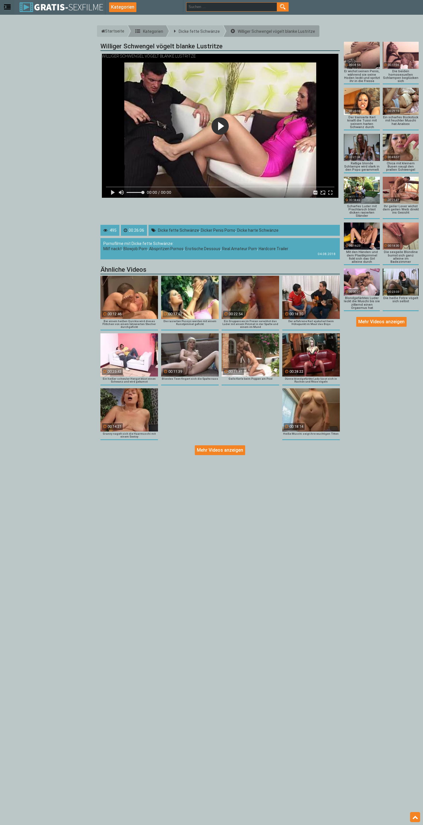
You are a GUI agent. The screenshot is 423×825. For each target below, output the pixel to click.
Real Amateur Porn (239, 248)
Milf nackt (112, 248)
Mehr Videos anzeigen (220, 450)
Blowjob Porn (135, 248)
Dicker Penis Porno (218, 230)
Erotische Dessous (202, 248)
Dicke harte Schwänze (258, 230)
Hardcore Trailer (273, 248)
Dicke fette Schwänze (178, 230)
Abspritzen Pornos (166, 248)
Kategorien (122, 7)
